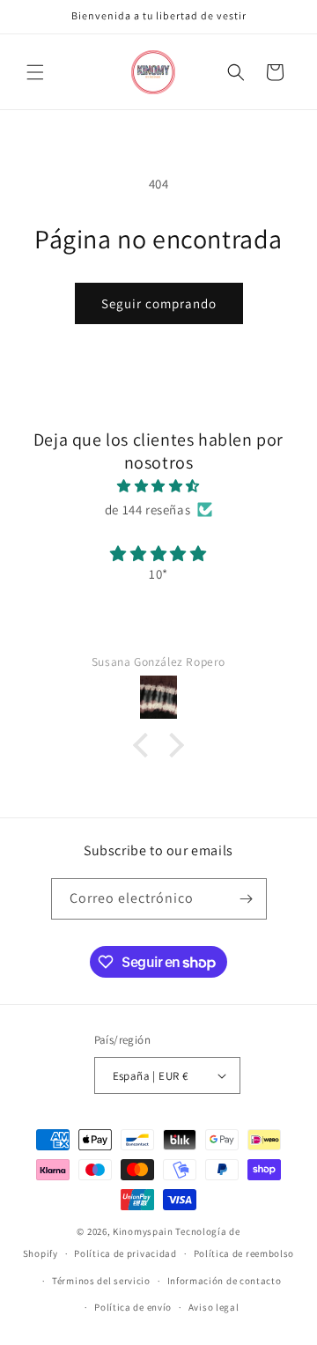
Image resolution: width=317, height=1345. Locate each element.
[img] (158, 486)
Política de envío (133, 1307)
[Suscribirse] (246, 899)
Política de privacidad (125, 1253)
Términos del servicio (101, 1281)
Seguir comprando (159, 303)
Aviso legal (214, 1307)
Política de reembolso (244, 1253)
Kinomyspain (143, 1231)
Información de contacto (224, 1281)
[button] (35, 72)
